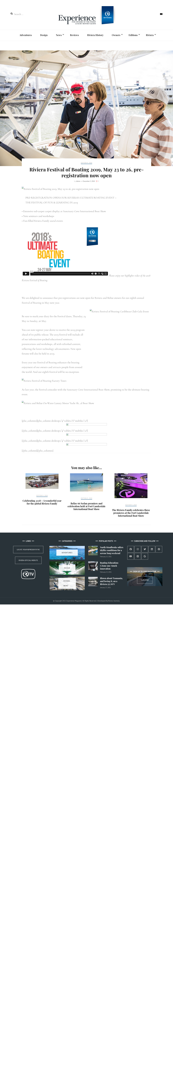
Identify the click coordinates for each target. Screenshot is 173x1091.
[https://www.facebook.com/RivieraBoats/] (130, 549)
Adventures (26, 35)
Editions (133, 35)
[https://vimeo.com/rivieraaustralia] (137, 556)
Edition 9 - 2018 (86, 163)
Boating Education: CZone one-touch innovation (109, 565)
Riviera (150, 35)
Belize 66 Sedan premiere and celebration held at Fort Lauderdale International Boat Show (86, 506)
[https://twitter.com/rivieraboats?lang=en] (144, 549)
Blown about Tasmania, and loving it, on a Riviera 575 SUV (111, 581)
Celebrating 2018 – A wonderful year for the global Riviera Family (42, 502)
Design (44, 35)
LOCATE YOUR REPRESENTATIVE (28, 550)
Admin (78, 181)
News (59, 35)
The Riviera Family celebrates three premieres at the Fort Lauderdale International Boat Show (131, 512)
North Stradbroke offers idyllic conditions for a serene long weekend (111, 550)
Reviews (74, 35)
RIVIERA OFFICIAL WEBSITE (28, 560)
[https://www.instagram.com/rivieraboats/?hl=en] (137, 549)
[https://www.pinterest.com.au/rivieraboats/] (159, 549)
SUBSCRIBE (145, 580)
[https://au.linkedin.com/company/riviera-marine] (152, 549)
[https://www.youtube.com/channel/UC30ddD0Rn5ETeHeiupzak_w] (130, 556)
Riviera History (95, 35)
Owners (116, 35)
